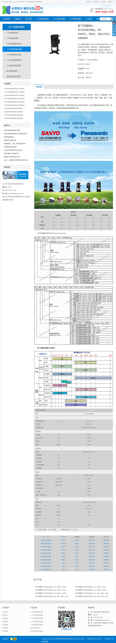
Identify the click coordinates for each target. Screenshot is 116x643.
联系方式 (5, 615)
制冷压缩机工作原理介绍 (11, 153)
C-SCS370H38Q (46, 543)
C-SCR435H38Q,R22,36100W (13, 108)
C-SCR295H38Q (46, 566)
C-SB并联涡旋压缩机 (13, 55)
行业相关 (89, 19)
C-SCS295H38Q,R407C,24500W (14, 105)
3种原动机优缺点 (9, 137)
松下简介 (28, 19)
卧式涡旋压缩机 (12, 71)
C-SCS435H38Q (46, 540)
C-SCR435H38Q (46, 556)
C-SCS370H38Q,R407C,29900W (14, 98)
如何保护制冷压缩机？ (10, 147)
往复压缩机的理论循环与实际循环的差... (16, 134)
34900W (106, 540)
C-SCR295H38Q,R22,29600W (13, 118)
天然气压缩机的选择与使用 (12, 130)
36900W (106, 560)
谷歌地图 (96, 2)
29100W (106, 550)
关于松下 (5, 612)
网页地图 (103, 2)
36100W (106, 556)
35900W (106, 543)
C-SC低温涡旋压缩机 (14, 49)
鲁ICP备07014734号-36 (94, 639)
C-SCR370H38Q (46, 560)
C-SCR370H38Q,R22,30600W (13, 115)
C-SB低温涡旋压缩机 (13, 44)
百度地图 (88, 2)
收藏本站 (110, 2)
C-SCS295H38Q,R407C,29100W (14, 102)
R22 (63, 556)
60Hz (77, 543)
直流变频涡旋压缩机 (13, 76)
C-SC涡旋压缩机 (59, 19)
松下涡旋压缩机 (76, 19)
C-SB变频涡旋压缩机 (13, 65)
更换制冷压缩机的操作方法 (12, 157)
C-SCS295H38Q (46, 550)
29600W (106, 566)
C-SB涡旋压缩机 (42, 19)
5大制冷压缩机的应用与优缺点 (13, 150)
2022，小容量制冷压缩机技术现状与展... (16, 160)
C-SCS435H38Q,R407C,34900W (14, 92)
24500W (106, 553)
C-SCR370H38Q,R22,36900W (13, 112)
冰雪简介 (17, 19)
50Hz (77, 540)
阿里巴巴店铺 (15, 639)
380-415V (92, 540)
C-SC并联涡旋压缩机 (13, 60)
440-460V (92, 543)
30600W (106, 563)
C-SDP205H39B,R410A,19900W (14, 89)
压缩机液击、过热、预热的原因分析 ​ (15, 143)
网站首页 (7, 19)
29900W (106, 547)
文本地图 (5, 631)
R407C (63, 540)
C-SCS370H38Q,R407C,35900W (14, 95)
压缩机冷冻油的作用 (10, 140)
